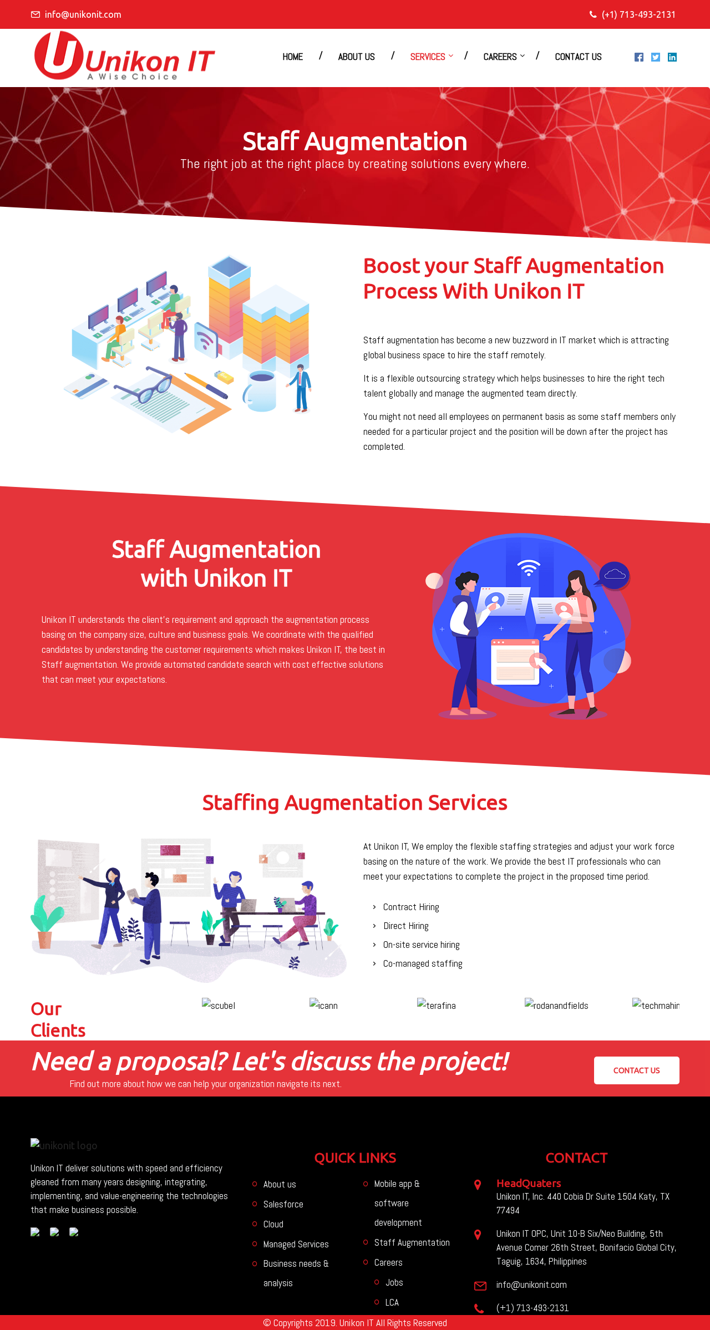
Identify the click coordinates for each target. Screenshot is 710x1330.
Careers (500, 56)
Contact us (578, 56)
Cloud (273, 1224)
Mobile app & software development (398, 1203)
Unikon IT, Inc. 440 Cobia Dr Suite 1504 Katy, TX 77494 (583, 1203)
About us (356, 56)
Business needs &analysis (296, 1273)
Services (427, 56)
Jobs (394, 1282)
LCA (392, 1302)
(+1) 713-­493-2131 (639, 14)
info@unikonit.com (83, 14)
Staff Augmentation (412, 1242)
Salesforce (283, 1204)
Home (293, 56)
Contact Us (636, 1070)
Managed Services (296, 1244)
